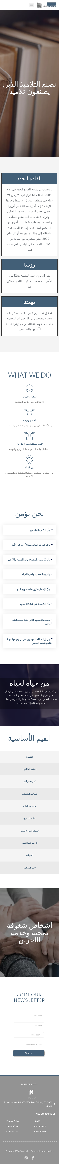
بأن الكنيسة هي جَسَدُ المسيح (35, 603)
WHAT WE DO (40, 1131)
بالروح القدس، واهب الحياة (36, 574)
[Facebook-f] (33, 1158)
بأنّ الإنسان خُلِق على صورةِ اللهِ (33, 589)
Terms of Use (12, 1126)
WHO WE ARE (40, 1126)
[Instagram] (26, 1158)
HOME (37, 1121)
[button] (31, 5)
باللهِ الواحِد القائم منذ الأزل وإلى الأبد (31, 544)
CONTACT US (12, 1131)
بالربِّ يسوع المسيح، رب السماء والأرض (29, 559)
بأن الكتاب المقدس (40, 529)
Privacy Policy (12, 1121)
